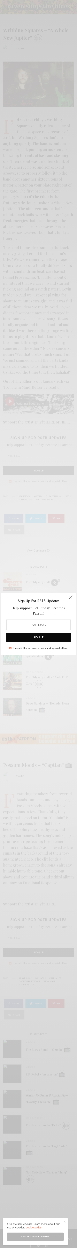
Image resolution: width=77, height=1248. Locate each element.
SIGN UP (38, 637)
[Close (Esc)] (71, 598)
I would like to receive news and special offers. (41, 648)
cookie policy (33, 1227)
